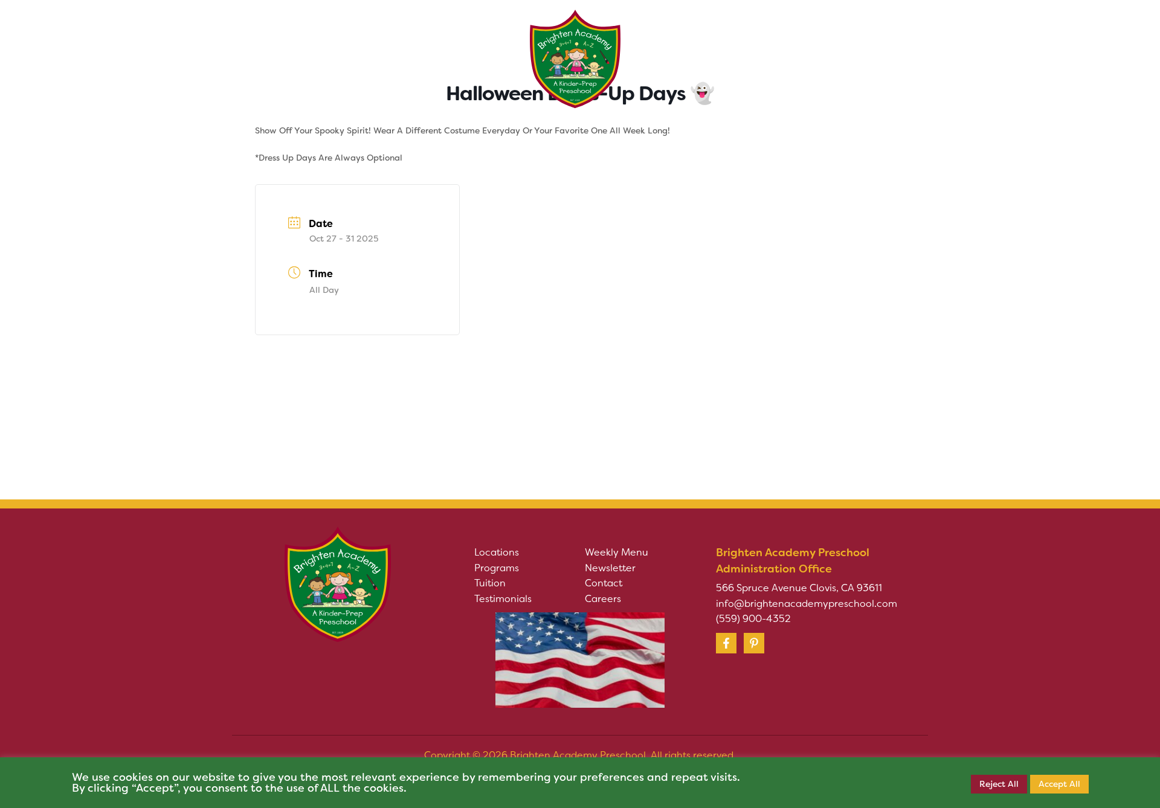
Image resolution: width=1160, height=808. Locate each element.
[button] (358, 42)
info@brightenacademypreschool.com (806, 603)
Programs (496, 568)
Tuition (490, 583)
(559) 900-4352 (753, 618)
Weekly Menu (616, 552)
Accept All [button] (1059, 783)
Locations (496, 552)
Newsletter (610, 568)
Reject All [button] (999, 783)
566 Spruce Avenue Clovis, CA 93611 (799, 588)
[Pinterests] (754, 643)
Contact (603, 583)
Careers (603, 598)
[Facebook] (726, 643)
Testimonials (503, 598)
